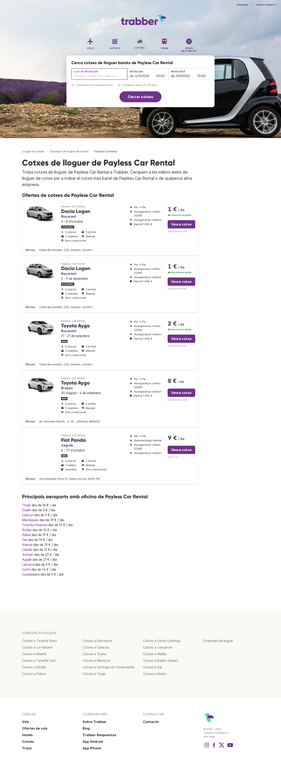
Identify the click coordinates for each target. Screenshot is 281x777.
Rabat (26, 535)
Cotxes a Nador (154, 674)
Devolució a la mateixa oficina (94, 85)
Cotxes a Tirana (94, 654)
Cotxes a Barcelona (97, 641)
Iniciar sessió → (266, 4)
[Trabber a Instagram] (206, 747)
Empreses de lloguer (218, 641)
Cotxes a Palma (33, 674)
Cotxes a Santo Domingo (162, 641)
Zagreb (67, 445)
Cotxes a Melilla (154, 654)
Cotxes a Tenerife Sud (38, 660)
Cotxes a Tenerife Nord (39, 641)
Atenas (27, 545)
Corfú (26, 569)
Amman (28, 554)
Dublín (26, 510)
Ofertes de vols (35, 728)
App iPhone (91, 748)
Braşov (67, 388)
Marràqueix (30, 520)
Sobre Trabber (94, 722)
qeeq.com (173, 457)
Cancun (28, 515)
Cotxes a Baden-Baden (160, 660)
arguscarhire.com (177, 231)
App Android (92, 741)
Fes (24, 540)
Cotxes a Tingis (94, 674)
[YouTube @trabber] (229, 747)
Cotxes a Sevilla (34, 667)
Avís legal (209, 736)
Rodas (27, 530)
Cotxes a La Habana (37, 647)
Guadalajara (31, 574)
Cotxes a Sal (152, 667)
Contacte (151, 722)
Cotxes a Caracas (95, 647)
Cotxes (28, 741)
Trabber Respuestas (99, 735)
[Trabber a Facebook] (214, 747)
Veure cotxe (181, 224)
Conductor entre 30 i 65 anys (139, 85)
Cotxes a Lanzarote (157, 647)
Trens (27, 748)
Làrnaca (28, 564)
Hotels (27, 735)
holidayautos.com (177, 399)
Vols (25, 722)
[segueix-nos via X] (221, 747)
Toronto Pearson (35, 525)
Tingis (26, 505)
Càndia (27, 550)
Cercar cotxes (140, 97)
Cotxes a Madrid (34, 654)
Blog (86, 728)
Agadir (27, 559)
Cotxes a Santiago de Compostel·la (108, 667)
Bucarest (68, 216)
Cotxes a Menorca (96, 660)
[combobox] (99, 74)
